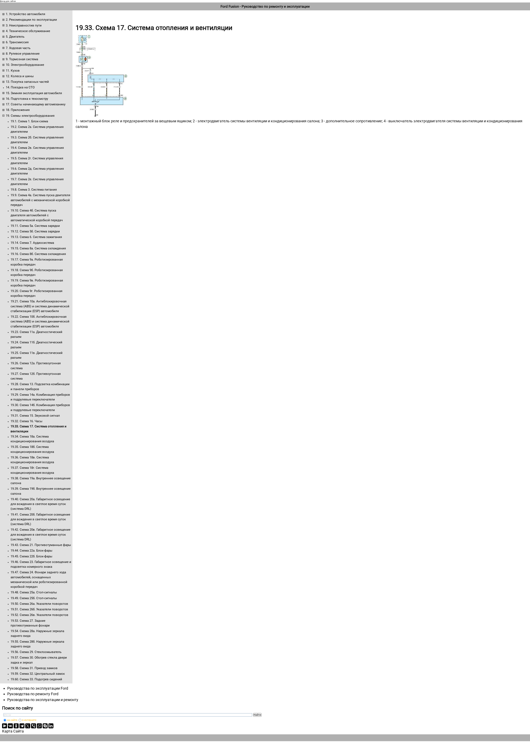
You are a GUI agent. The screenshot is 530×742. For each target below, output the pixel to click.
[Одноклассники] (16, 725)
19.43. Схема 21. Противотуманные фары (41, 545)
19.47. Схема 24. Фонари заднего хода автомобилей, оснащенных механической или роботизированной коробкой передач (39, 579)
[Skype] (45, 725)
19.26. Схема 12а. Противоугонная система (36, 365)
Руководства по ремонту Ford (32, 694)
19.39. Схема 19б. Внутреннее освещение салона (41, 491)
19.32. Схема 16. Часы (26, 421)
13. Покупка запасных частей (27, 82)
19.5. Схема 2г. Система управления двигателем (37, 160)
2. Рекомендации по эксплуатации (31, 20)
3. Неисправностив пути (24, 25)
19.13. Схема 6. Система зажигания (36, 237)
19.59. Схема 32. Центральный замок (38, 674)
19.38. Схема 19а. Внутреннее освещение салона (41, 480)
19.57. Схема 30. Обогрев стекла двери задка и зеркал (39, 660)
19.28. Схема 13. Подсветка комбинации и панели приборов (40, 386)
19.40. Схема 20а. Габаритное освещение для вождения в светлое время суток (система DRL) (40, 504)
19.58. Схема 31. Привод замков (34, 668)
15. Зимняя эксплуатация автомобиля (34, 93)
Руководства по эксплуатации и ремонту (42, 700)
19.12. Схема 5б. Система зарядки (35, 231)
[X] (27, 725)
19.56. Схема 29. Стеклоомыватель (36, 652)
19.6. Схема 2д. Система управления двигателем (37, 171)
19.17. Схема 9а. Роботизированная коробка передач (37, 262)
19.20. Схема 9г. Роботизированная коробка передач (36, 293)
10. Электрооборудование (25, 65)
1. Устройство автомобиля (25, 14)
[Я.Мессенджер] (4, 725)
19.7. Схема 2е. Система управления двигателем (37, 181)
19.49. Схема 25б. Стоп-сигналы (34, 598)
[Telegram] (21, 725)
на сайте (12, 720)
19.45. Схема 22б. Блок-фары (31, 556)
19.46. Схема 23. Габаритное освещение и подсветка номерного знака (41, 564)
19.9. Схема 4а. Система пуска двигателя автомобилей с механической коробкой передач (40, 200)
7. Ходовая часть (18, 48)
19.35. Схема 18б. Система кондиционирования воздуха (32, 449)
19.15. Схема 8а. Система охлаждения (38, 248)
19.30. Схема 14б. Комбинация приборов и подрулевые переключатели (40, 407)
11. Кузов (13, 70)
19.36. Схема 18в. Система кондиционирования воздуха (32, 460)
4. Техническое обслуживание (28, 31)
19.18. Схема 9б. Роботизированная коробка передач (37, 272)
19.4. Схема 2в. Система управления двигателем (37, 150)
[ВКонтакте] (10, 725)
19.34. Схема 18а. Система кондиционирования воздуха (32, 439)
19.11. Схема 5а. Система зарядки (35, 226)
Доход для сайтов (8, 1)
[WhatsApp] (39, 725)
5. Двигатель (15, 36)
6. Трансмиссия (17, 42)
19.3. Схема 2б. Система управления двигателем (37, 140)
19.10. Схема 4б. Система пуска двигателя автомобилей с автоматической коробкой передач (37, 215)
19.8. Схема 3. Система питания (34, 189)
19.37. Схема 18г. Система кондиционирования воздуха (32, 470)
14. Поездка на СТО (20, 87)
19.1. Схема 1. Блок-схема (29, 121)
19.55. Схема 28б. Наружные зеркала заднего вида (37, 644)
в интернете (29, 720)
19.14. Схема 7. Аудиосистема (32, 243)
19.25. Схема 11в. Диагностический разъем (37, 355)
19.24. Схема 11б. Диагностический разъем (36, 344)
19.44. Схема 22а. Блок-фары (31, 550)
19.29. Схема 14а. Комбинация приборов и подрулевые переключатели (40, 397)
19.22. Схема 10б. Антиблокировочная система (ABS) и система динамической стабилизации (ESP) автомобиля (40, 321)
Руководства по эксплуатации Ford (37, 688)
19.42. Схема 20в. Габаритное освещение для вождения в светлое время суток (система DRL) (40, 534)
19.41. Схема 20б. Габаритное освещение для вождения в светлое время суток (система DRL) (40, 519)
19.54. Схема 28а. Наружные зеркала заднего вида (37, 633)
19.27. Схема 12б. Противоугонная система (36, 376)
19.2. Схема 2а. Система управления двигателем (37, 129)
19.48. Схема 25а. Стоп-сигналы (34, 592)
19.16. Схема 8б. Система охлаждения (38, 254)
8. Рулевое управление (23, 53)
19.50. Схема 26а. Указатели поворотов (39, 604)
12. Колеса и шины (20, 76)
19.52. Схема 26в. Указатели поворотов (39, 615)
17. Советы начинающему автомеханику (35, 104)
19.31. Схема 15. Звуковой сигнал (35, 415)
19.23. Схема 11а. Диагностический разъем (36, 334)
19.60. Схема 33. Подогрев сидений (36, 679)
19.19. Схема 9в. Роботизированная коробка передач (37, 283)
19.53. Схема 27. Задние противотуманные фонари (30, 623)
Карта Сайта (13, 731)
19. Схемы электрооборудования (30, 116)
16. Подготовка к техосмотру (27, 99)
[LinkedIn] (50, 725)
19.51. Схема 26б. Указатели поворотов (39, 609)
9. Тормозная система (22, 59)
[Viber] (33, 725)
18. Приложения (18, 110)
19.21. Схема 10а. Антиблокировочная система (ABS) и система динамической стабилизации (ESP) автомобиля (40, 306)
